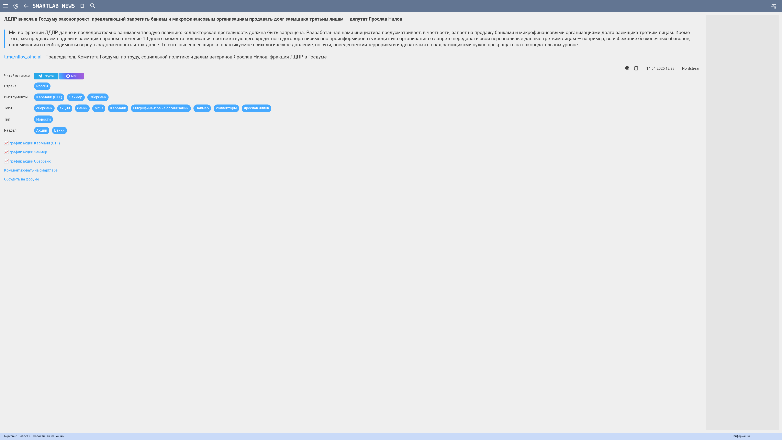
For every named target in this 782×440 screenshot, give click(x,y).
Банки (59, 130)
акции (64, 108)
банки (82, 108)
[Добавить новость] (82, 6)
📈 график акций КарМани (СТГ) (32, 143)
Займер (75, 97)
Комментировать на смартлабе (31, 170)
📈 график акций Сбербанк (27, 161)
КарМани (118, 108)
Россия (42, 86)
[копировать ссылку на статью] (636, 68)
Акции (41, 130)
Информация (742, 436)
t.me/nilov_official (23, 57)
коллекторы (226, 108)
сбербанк (44, 108)
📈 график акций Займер (25, 152)
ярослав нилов (256, 108)
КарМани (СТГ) (49, 97)
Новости (43, 119)
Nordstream (692, 68)
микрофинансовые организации (160, 108)
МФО (98, 108)
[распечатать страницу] (627, 68)
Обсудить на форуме (21, 179)
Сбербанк (98, 97)
